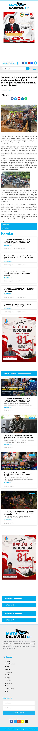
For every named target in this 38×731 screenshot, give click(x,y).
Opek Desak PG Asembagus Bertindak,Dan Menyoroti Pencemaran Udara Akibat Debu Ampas (18, 257)
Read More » (7, 245)
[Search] (28, 68)
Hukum (10, 90)
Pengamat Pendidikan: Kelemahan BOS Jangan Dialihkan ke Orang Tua (17, 305)
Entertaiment (9, 688)
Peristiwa (8, 680)
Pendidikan (8, 672)
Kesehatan (8, 683)
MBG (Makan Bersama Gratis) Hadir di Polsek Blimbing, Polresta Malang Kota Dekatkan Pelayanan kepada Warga (17, 241)
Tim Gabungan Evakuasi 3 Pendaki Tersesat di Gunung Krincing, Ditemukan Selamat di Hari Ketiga (19, 289)
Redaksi (7, 661)
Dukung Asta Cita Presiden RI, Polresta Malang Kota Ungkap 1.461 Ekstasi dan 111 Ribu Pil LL (18, 273)
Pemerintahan (10, 664)
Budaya (7, 678)
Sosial (7, 675)
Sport (6, 691)
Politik (7, 667)
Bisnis (6, 686)
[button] (8, 35)
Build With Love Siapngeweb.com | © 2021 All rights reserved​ (21, 729)
